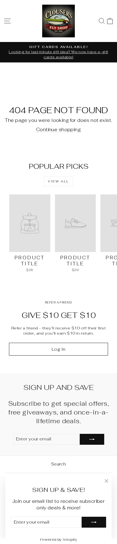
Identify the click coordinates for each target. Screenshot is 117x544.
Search (58, 464)
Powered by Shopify (58, 539)
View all (58, 181)
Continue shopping (58, 130)
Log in (59, 349)
